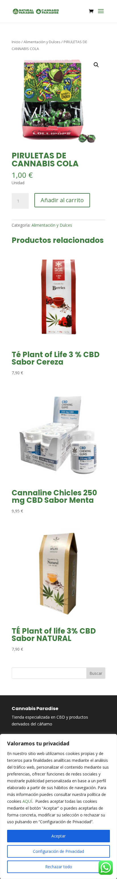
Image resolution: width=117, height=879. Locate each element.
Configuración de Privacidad (58, 851)
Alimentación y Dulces (42, 41)
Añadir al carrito (62, 200)
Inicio (16, 41)
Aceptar (58, 836)
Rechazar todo (58, 866)
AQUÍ (27, 801)
